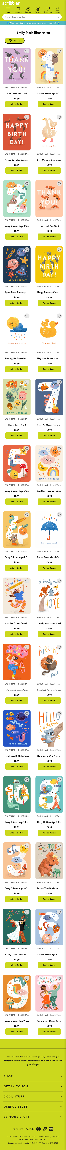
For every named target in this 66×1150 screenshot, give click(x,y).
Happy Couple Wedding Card (19, 954)
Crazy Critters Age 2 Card (17, 226)
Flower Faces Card (17, 425)
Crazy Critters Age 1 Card (49, 93)
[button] (33, 1076)
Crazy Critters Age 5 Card (17, 491)
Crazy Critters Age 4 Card (17, 557)
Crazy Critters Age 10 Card (18, 822)
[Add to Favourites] (27, 51)
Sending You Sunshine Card (18, 358)
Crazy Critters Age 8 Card (50, 822)
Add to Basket (16, 104)
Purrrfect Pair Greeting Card (51, 690)
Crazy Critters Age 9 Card (17, 1021)
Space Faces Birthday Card (18, 292)
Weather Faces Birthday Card (51, 491)
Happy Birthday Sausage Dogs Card (22, 160)
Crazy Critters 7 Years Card (50, 425)
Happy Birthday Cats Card (50, 292)
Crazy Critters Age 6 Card (50, 954)
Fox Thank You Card (49, 226)
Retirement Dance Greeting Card (21, 690)
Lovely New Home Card (49, 623)
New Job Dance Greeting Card (19, 623)
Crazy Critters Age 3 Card (17, 888)
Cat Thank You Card (17, 93)
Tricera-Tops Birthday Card (50, 888)
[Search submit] (58, 17)
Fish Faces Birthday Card (17, 756)
